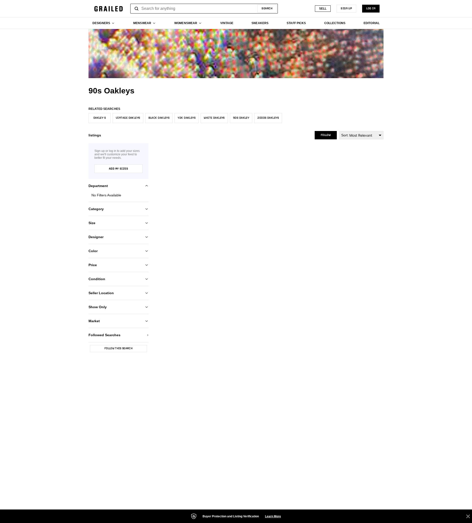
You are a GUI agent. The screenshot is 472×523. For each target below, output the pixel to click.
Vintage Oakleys (128, 118)
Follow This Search (118, 348)
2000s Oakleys (268, 118)
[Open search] (136, 8)
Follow (326, 135)
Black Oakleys (159, 118)
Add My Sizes (118, 169)
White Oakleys (214, 118)
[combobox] (204, 9)
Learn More (273, 516)
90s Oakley (241, 118)
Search (267, 8)
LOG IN (370, 8)
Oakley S (99, 118)
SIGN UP (346, 8)
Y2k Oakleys (186, 118)
